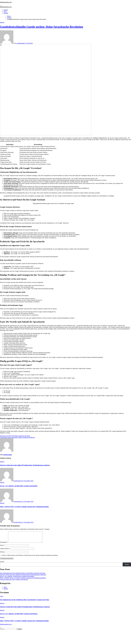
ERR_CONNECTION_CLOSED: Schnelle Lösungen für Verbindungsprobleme (24, 506)
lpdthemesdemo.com (6, 2)
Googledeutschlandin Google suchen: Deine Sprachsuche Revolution (41, 26)
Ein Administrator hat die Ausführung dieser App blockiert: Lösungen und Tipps (22, 573)
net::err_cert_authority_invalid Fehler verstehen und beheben (18, 486)
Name (2, 545)
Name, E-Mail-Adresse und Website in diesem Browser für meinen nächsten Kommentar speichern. (30, 555)
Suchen (2, 561)
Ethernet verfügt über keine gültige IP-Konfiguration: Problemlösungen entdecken (25, 465)
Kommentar (4, 542)
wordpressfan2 (20, 43)
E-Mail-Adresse (5, 548)
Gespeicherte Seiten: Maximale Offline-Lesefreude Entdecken (17, 437)
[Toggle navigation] (0, 5)
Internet (6, 10)
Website (2, 552)
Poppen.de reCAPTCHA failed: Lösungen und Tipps (15, 436)
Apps (5, 11)
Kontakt (6, 13)
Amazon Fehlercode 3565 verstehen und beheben (14, 579)
